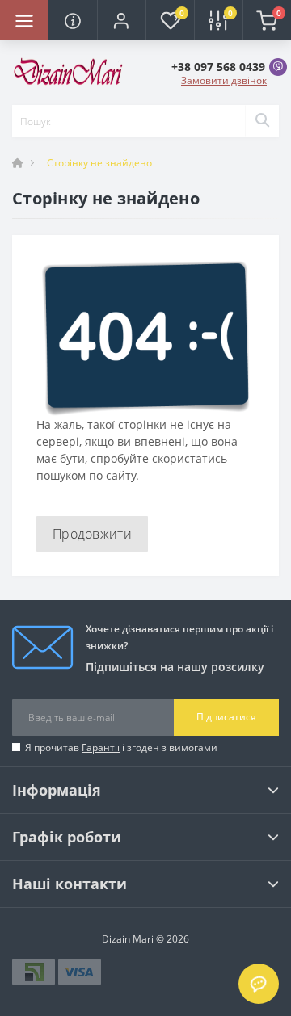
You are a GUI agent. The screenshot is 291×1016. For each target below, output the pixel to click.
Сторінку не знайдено (99, 163)
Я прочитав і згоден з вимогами (121, 747)
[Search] (262, 121)
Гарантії (101, 747)
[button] (121, 20)
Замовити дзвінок (224, 80)
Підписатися (226, 717)
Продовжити (92, 534)
